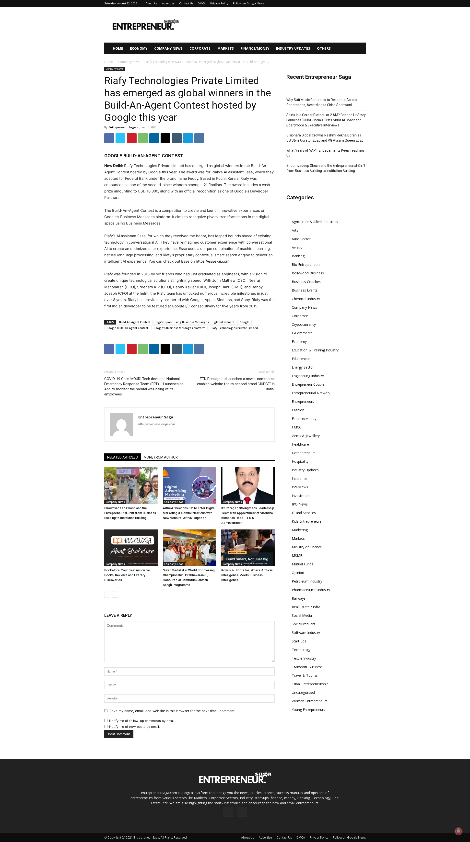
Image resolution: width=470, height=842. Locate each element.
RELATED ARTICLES (122, 457)
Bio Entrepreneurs (306, 264)
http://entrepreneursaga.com (156, 424)
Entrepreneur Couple (308, 384)
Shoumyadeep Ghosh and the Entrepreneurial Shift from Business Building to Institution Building (130, 513)
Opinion (298, 572)
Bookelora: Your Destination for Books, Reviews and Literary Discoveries (127, 575)
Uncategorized (303, 692)
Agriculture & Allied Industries (315, 221)
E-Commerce (302, 333)
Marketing (300, 530)
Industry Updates (293, 48)
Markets (225, 48)
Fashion (298, 410)
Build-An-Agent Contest (134, 322)
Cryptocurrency (304, 324)
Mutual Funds (302, 564)
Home (118, 48)
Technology (301, 649)
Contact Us (186, 3)
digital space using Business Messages (182, 322)
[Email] (165, 138)
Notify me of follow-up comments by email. (142, 721)
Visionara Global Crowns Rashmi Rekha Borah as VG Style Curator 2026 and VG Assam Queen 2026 (325, 137)
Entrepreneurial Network (311, 393)
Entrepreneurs (303, 401)
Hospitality (300, 461)
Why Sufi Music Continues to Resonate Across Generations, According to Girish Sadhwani (321, 102)
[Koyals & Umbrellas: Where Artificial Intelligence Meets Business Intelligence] (248, 547)
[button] (360, 48)
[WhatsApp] (143, 138)
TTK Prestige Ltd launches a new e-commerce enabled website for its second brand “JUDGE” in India (236, 384)
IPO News (300, 504)
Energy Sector (303, 367)
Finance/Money (255, 48)
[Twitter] (120, 138)
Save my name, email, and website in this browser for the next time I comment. (172, 711)
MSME (297, 555)
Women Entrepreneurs (310, 701)
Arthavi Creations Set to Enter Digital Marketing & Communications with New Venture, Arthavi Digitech (189, 513)
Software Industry (306, 632)
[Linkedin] (154, 138)
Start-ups (299, 641)
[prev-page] (107, 595)
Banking (298, 256)
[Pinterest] (132, 138)
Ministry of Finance (307, 547)
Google (244, 322)
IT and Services (304, 512)
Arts (295, 230)
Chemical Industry (306, 298)
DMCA (202, 3)
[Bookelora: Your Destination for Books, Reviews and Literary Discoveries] (131, 547)
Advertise (168, 3)
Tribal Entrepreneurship (310, 684)
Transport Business (307, 666)
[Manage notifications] (458, 831)
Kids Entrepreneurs (307, 521)
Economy (138, 48)
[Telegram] (188, 138)
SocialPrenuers (303, 624)
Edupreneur (301, 358)
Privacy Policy (219, 3)
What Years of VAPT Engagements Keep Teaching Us (325, 152)
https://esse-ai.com (212, 261)
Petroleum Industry (307, 581)
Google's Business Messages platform (179, 328)
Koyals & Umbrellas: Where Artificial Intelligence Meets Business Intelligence (247, 575)
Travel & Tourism (305, 675)
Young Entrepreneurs (308, 709)
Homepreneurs (304, 452)
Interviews (300, 487)
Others (324, 48)
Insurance (299, 478)
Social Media (302, 615)
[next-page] (115, 595)
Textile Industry (304, 658)
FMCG (297, 427)
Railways (299, 598)
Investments (301, 495)
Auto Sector (301, 238)
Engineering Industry (308, 375)
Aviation (298, 247)
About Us (151, 3)
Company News (168, 48)
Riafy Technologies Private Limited (234, 328)
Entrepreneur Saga (122, 127)
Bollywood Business (308, 273)
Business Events (304, 290)
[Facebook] (109, 138)
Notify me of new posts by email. (134, 727)
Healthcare (300, 444)
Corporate (200, 48)
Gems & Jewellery (306, 435)
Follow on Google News (248, 3)
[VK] (199, 138)
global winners (224, 322)
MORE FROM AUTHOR (161, 457)
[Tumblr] (177, 138)
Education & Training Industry (315, 350)
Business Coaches (306, 281)
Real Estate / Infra (306, 607)
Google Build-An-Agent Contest (127, 328)
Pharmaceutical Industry (311, 589)
